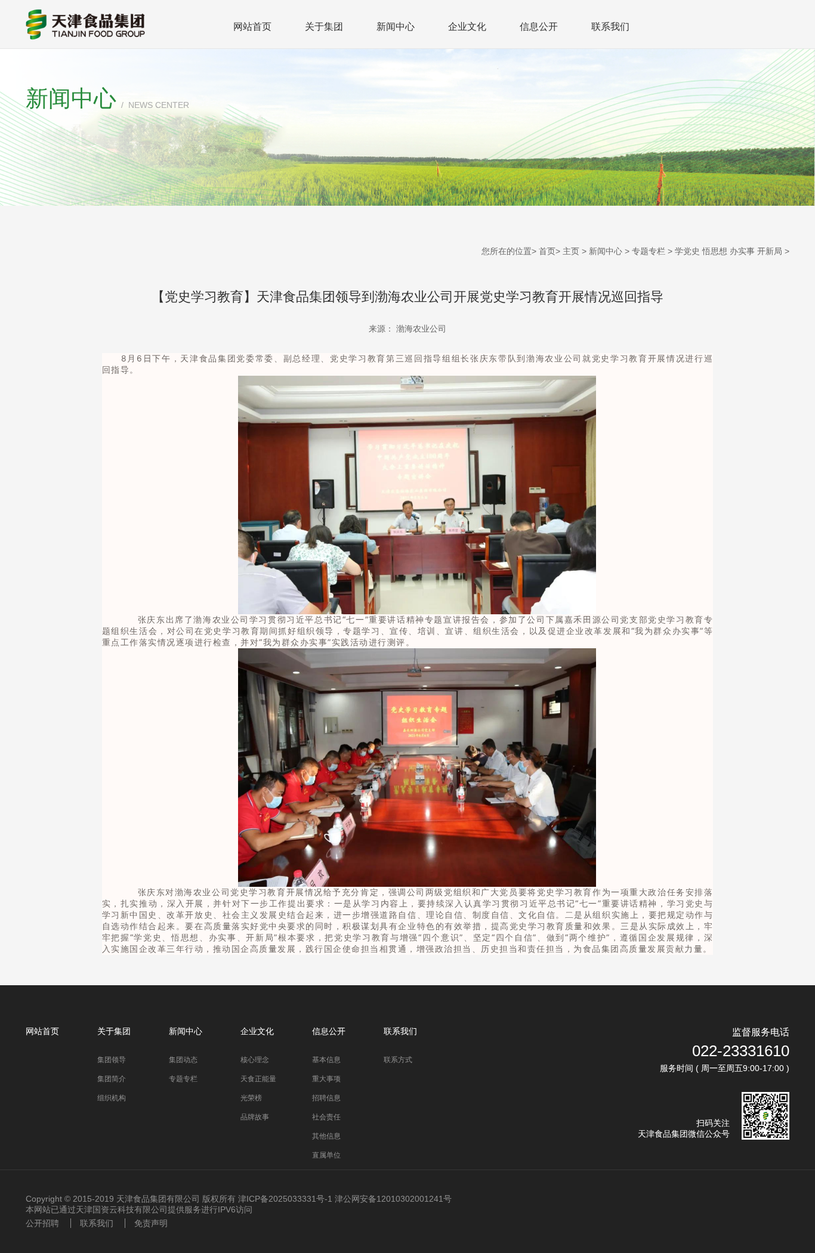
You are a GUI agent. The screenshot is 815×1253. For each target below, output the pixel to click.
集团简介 (111, 1079)
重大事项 (326, 1079)
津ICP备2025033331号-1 (285, 1199)
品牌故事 (254, 1117)
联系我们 (610, 26)
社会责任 (326, 1117)
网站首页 (252, 26)
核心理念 (254, 1060)
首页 (547, 251)
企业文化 (467, 26)
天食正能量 (258, 1079)
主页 (571, 251)
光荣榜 (251, 1098)
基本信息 (326, 1060)
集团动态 (183, 1060)
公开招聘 (42, 1223)
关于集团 (324, 26)
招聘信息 (326, 1098)
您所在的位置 (506, 251)
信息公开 (539, 26)
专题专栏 (648, 251)
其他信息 (326, 1136)
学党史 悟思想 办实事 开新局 (728, 251)
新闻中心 (395, 26)
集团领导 (111, 1060)
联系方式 (398, 1060)
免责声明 (151, 1223)
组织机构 (111, 1098)
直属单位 (326, 1155)
